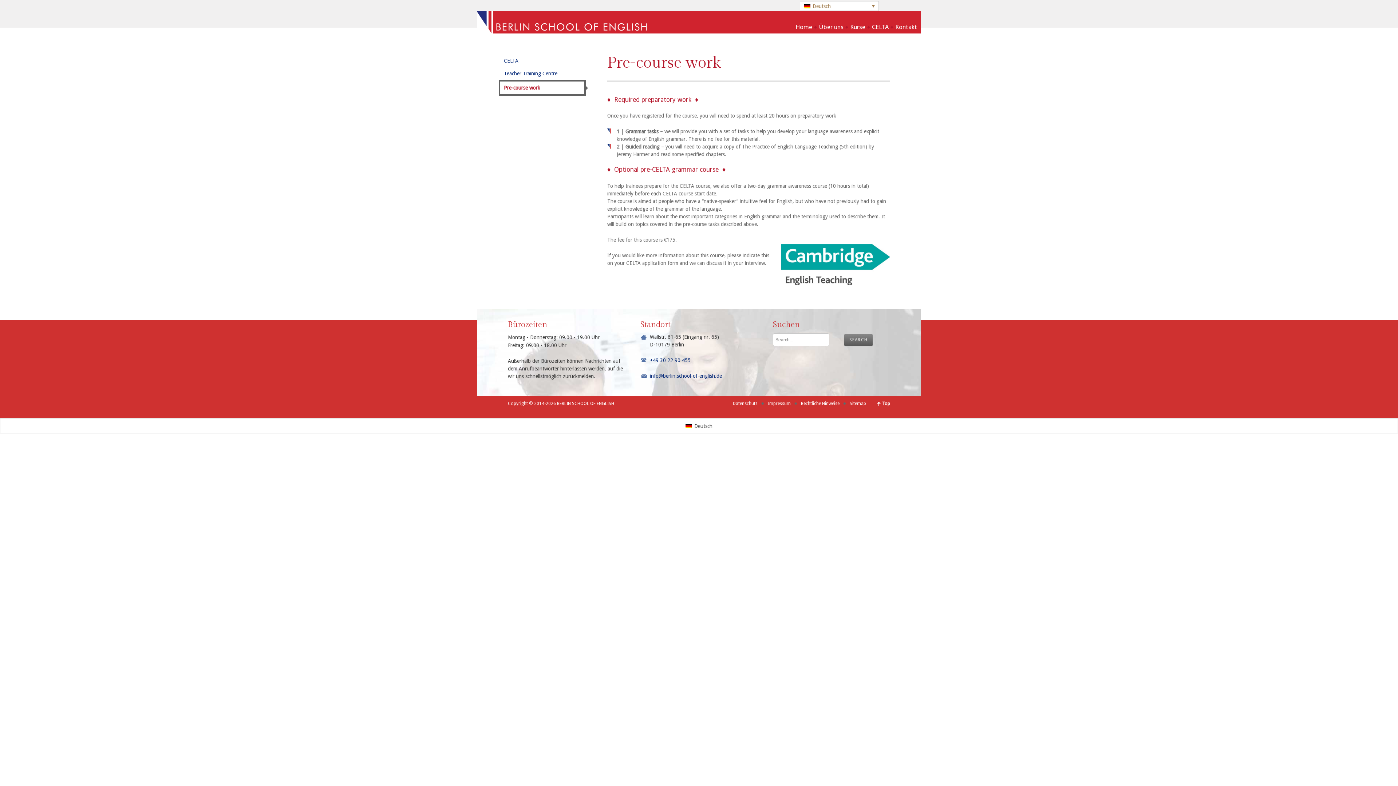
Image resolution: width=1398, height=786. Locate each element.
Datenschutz (745, 403)
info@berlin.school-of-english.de (686, 376)
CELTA (880, 27)
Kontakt (906, 27)
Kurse (857, 27)
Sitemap (858, 403)
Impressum (779, 403)
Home (803, 27)
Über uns (831, 27)
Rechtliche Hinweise (820, 403)
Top (886, 403)
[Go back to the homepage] (699, 30)
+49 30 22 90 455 (670, 360)
